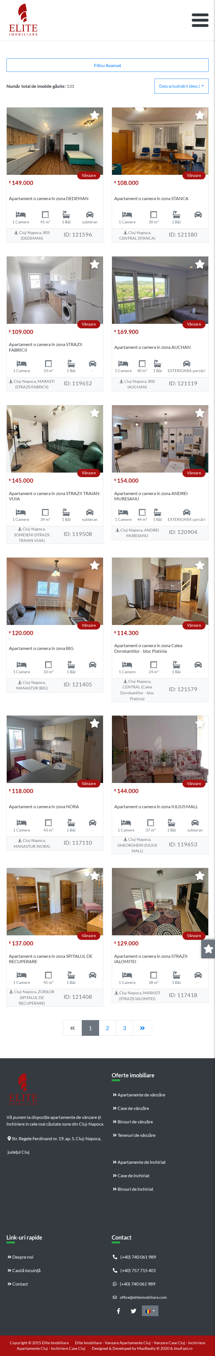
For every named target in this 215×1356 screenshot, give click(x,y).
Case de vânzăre (133, 1108)
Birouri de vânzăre (135, 1121)
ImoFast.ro (183, 1348)
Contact (19, 1283)
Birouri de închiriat (135, 1189)
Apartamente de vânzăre (141, 1094)
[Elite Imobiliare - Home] (23, 20)
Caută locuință (26, 1270)
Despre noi (22, 1256)
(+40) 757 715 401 (138, 1270)
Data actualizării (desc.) (180, 86)
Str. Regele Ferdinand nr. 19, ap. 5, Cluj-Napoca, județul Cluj (54, 1140)
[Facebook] (118, 1311)
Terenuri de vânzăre (136, 1135)
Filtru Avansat (107, 65)
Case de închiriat (133, 1175)
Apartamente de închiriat (141, 1162)
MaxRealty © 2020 (153, 1348)
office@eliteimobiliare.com (143, 1297)
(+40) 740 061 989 (138, 1256)
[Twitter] (133, 1311)
